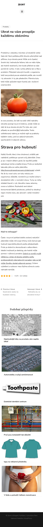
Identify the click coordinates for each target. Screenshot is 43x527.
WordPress (28, 518)
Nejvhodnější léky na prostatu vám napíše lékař (21, 340)
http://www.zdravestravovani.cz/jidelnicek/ (17, 170)
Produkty (6, 27)
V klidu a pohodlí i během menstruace (20, 495)
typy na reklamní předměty (15, 462)
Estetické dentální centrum (15, 401)
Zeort (21, 4)
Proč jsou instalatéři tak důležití (17, 435)
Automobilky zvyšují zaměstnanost (18, 375)
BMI (18, 130)
